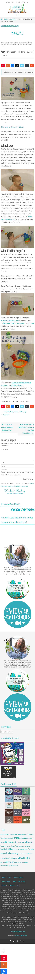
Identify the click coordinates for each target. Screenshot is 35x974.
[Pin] (3, 65)
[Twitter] (18, 511)
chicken (24, 833)
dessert (31, 837)
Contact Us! (10, 2)
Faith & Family (5, 881)
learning (14, 853)
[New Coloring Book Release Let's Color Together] (12, 764)
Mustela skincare (17, 385)
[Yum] (7, 65)
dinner (2, 842)
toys (25, 411)
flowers (19, 841)
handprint (27, 845)
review (16, 411)
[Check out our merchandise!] (17, 805)
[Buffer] (27, 65)
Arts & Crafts (18, 877)
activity (2, 834)
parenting (8, 857)
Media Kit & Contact (7, 885)
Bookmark (6, 414)
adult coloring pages (11, 833)
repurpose (3, 861)
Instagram (21, 323)
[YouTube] (32, 511)
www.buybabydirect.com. (10, 321)
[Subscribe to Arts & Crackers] (17, 587)
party (12, 857)
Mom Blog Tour (22, 853)
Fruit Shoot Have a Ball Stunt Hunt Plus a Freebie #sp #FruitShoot (26, 428)
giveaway (7, 845)
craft (16, 837)
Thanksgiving (4, 865)
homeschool (21, 848)
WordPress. (24, 934)
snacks (15, 861)
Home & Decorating (19, 881)
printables (18, 857)
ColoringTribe (10, 837)
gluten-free (14, 845)
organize (2, 857)
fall (10, 842)
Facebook (6, 323)
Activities (13, 19)
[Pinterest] (23, 511)
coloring (3, 837)
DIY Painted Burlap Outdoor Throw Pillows (7, 426)
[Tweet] (17, 65)
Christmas (29, 834)
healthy (3, 848)
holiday (9, 848)
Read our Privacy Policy (9, 26)
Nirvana (17, 934)
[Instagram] (27, 511)
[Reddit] (32, 65)
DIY (7, 841)
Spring (19, 861)
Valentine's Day (15, 865)
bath (5, 411)
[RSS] (24, 940)
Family (6, 19)
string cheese (24, 861)
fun (28, 842)
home (15, 848)
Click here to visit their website (12, 127)
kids (8, 411)
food (24, 841)
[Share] (12, 65)
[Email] (22, 65)
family (14, 841)
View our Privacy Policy (17, 931)
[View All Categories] (17, 613)
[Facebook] (13, 511)
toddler (21, 411)
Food (9, 877)
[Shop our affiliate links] (8, 777)
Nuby (11, 411)
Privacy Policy (20, 2)
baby (19, 834)
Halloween (21, 845)
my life (28, 853)
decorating (23, 837)
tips (9, 865)
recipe (26, 857)
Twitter (13, 323)
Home (3, 877)
